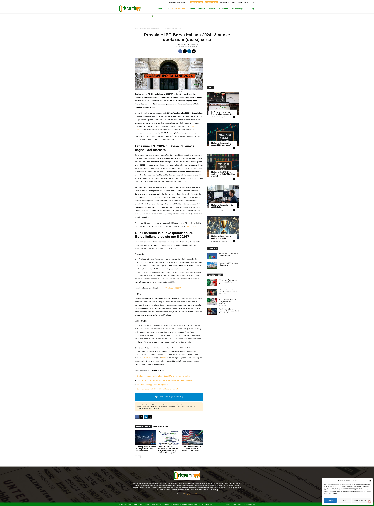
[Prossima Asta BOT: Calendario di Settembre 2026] (212, 256)
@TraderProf (182, 44)
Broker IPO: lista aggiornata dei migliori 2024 (153, 385)
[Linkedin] (189, 51)
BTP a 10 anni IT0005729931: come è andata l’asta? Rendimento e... (228, 282)
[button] (370, 481)
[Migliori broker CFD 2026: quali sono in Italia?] (223, 227)
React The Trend (178, 8)
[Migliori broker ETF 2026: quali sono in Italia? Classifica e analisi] (223, 165)
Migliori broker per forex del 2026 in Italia (222, 206)
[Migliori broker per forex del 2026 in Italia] (223, 196)
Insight (240, 2)
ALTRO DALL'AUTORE (160, 426)
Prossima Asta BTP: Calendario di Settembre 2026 (228, 264)
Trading (201, 8)
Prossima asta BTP (211, 2)
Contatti (246, 2)
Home (159, 8)
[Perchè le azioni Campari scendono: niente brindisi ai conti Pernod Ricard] (212, 311)
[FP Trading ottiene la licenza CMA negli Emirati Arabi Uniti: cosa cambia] (145, 437)
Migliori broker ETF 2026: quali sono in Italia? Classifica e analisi (223, 174)
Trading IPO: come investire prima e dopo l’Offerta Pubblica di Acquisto (163, 376)
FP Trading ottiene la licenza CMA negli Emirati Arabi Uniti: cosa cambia (145, 448)
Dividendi (191, 8)
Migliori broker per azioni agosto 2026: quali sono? (221, 144)
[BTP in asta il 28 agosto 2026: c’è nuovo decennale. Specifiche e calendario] (212, 301)
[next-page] (139, 457)
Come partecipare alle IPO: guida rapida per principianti (157, 389)
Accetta (330, 500)
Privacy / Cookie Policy (249, 504)
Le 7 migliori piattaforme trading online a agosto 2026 (222, 113)
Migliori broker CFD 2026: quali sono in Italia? (221, 237)
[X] (185, 51)
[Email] (194, 51)
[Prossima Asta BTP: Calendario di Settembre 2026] (212, 265)
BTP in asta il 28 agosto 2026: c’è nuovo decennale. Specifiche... (228, 301)
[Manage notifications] (369, 501)
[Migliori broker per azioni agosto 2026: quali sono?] (223, 134)
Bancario (211, 8)
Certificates (223, 8)
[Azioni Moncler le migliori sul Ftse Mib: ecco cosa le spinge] (212, 292)
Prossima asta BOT (196, 2)
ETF (166, 8)
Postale (233, 2)
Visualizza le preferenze (361, 500)
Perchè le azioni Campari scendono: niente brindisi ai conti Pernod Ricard (229, 311)
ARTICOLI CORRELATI (143, 426)
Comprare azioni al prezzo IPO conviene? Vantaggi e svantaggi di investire (164, 380)
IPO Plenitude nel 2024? (172, 288)
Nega (344, 500)
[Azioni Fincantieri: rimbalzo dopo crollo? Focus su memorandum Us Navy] (192, 437)
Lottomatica (146, 358)
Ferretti (164, 358)
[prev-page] (136, 457)
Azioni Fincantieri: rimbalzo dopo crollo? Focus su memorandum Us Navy (192, 448)
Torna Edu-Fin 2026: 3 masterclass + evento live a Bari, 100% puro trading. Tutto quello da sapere (168, 449)
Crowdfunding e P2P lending (242, 8)
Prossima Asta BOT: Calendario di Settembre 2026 (228, 255)
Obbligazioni (223, 2)
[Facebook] (180, 51)
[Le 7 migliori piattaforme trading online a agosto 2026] (223, 103)
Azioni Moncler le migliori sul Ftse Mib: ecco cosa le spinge (228, 291)
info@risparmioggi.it (190, 494)
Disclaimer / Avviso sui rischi (233, 504)
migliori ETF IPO (191, 226)
